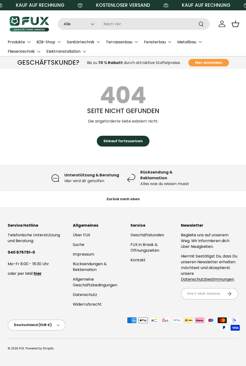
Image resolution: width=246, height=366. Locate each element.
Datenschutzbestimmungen (207, 279)
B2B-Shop (46, 42)
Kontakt (138, 260)
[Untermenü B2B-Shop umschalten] (59, 42)
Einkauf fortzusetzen (123, 141)
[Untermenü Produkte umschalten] (29, 42)
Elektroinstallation (63, 51)
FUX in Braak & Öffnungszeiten (144, 247)
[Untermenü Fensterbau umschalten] (169, 42)
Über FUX (81, 235)
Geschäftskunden (147, 235)
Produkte (16, 42)
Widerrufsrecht (87, 304)
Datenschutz (85, 294)
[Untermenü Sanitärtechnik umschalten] (98, 42)
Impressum (83, 254)
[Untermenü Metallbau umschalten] (200, 42)
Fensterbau (155, 42)
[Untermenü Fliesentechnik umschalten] (39, 51)
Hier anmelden (208, 62)
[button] (235, 24)
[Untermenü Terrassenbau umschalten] (136, 42)
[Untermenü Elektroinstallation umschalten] (84, 51)
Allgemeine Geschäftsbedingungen (95, 282)
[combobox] (134, 24)
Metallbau (186, 42)
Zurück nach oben (123, 199)
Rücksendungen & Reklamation (90, 266)
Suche (78, 244)
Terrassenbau (119, 42)
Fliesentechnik (21, 51)
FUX (21, 348)
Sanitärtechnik (80, 42)
